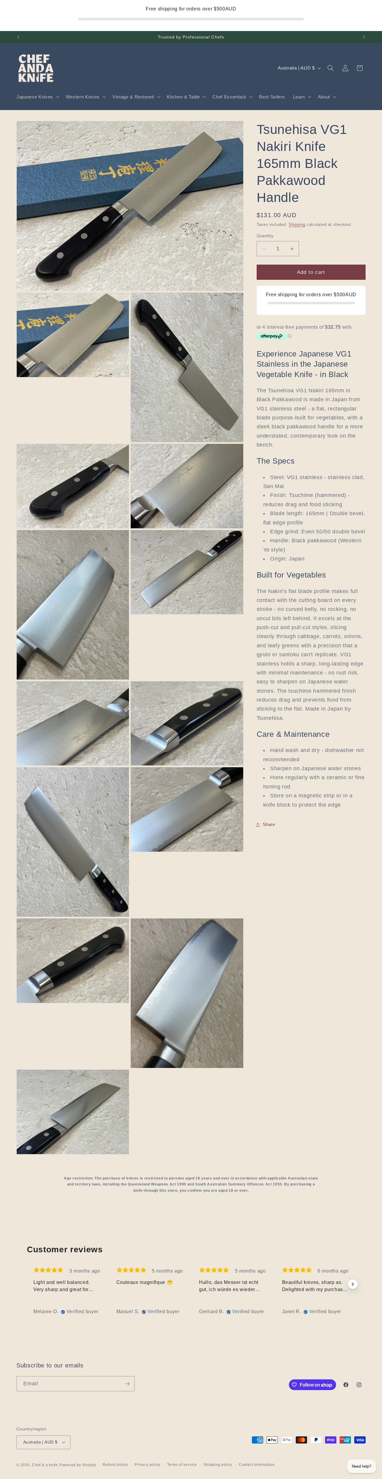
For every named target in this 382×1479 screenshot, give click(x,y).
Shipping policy (218, 1465)
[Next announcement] (364, 37)
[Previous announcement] (18, 37)
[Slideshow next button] (353, 1284)
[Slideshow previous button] (29, 1284)
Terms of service (182, 1465)
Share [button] (269, 824)
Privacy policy (147, 1465)
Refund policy (115, 1465)
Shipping (297, 224)
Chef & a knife (45, 1465)
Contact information (257, 1465)
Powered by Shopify (77, 1465)
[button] (37, 97)
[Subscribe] (127, 1384)
